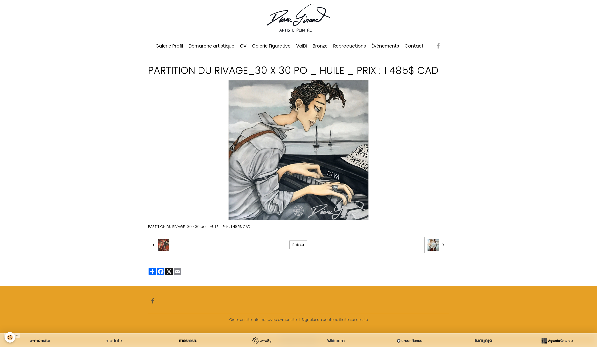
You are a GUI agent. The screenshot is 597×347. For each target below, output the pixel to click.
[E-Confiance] (409, 340)
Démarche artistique (211, 46)
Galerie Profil (169, 46)
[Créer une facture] (335, 340)
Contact (414, 46)
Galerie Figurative (271, 46)
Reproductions (349, 46)
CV (243, 46)
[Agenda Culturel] (557, 340)
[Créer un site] (39, 340)
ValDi (301, 46)
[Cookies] (10, 337)
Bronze (320, 46)
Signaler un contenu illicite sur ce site (335, 319)
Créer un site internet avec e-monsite (263, 319)
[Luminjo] (483, 340)
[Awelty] (261, 340)
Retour (298, 244)
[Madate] (113, 340)
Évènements (385, 46)
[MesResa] (187, 340)
